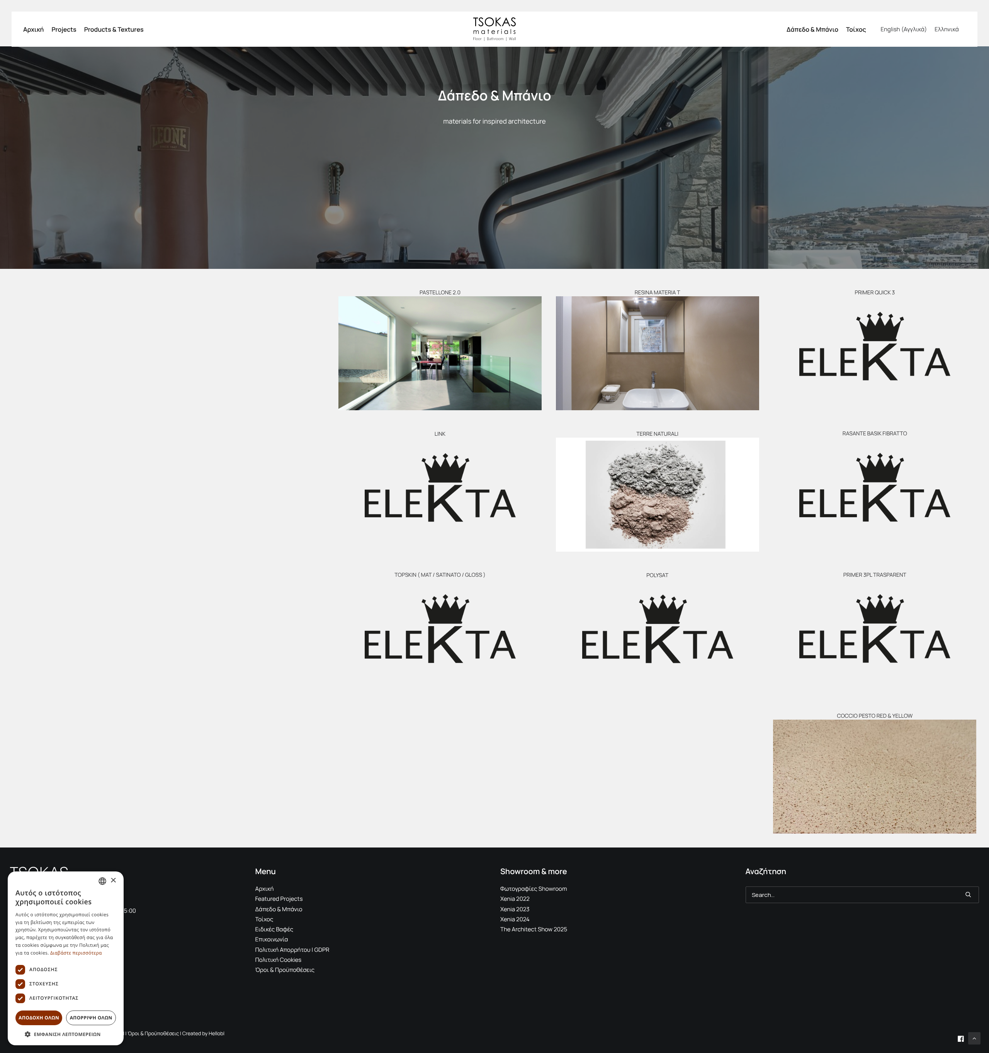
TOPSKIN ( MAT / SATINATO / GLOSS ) (440, 575)
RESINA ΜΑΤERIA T (657, 292)
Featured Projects (279, 899)
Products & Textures (114, 29)
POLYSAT (657, 575)
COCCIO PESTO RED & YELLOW (875, 716)
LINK (440, 434)
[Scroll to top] (974, 1038)
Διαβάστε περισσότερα (76, 952)
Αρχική (33, 29)
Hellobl (216, 1033)
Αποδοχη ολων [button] (39, 1017)
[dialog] (66, 958)
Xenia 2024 (515, 919)
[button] (440, 353)
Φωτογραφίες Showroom (533, 889)
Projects (63, 29)
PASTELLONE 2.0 (440, 292)
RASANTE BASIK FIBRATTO (875, 433)
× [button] (113, 881)
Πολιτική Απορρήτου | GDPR (292, 950)
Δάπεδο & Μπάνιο (812, 29)
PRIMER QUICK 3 (875, 292)
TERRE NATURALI (657, 434)
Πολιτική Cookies (278, 960)
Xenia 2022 (515, 899)
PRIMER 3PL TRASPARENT (874, 575)
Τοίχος (856, 29)
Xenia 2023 (515, 909)
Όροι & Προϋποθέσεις (285, 970)
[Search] (862, 895)
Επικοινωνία (271, 939)
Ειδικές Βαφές (274, 929)
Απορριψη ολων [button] (91, 1017)
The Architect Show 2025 (533, 929)
